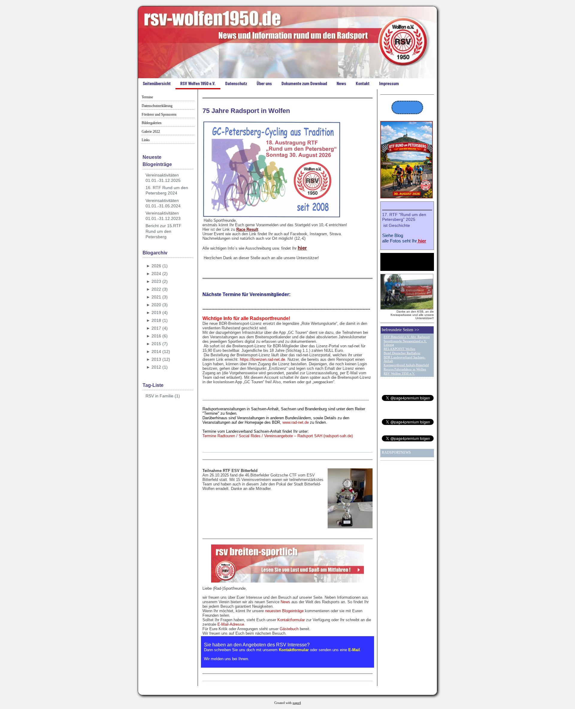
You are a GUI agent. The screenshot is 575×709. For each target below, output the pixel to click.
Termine (147, 97)
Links (146, 140)
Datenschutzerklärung (157, 106)
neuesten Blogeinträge (284, 611)
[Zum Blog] (406, 197)
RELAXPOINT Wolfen (399, 349)
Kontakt (363, 83)
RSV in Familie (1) (163, 395)
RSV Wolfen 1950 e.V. (198, 83)
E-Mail (354, 650)
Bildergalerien (151, 123)
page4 (297, 703)
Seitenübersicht (157, 83)
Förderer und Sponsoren (159, 114)
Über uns (264, 83)
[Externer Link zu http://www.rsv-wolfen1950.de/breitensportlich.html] (287, 581)
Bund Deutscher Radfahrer (402, 353)
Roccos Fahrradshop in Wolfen (405, 369)
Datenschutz (236, 83)
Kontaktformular (291, 620)
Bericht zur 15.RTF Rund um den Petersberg (163, 231)
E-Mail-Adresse (230, 624)
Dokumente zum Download (304, 83)
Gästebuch (289, 629)
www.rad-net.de (295, 422)
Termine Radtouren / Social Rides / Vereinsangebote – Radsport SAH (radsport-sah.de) (277, 436)
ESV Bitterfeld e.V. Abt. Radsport (407, 337)
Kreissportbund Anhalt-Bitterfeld (406, 365)
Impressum (389, 83)
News (341, 83)
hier (302, 248)
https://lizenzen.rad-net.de (262, 359)
